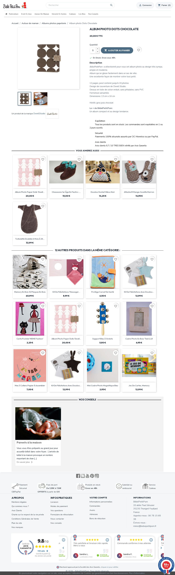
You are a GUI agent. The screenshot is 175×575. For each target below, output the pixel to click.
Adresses (94, 514)
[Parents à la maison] (38, 423)
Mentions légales (19, 502)
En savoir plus (23, 462)
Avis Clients (17, 510)
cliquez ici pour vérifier (109, 567)
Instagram (97, 476)
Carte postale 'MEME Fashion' (30, 339)
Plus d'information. (137, 573)
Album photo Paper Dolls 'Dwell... (30, 192)
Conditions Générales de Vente (25, 519)
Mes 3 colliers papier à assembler (30, 385)
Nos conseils (56, 523)
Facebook (78, 476)
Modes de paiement (59, 506)
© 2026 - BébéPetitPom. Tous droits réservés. (87, 571)
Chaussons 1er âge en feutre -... (66, 192)
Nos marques (17, 527)
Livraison (54, 502)
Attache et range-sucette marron (139, 192)
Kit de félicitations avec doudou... (139, 292)
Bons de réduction (97, 518)
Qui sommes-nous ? (20, 506)
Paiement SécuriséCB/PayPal (19, 488)
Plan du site (17, 523)
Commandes (95, 506)
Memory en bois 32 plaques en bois (30, 292)
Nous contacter (57, 519)
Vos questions (57, 510)
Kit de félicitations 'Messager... (66, 292)
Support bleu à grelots (102, 339)
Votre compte (98, 497)
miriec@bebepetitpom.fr (144, 526)
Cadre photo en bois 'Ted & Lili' (139, 339)
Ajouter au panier (117, 50)
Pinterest (92, 476)
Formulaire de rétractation (62, 514)
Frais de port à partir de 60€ (49, 488)
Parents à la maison (29, 442)
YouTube (87, 476)
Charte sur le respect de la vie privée (28, 514)
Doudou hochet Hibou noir (103, 192)
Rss (83, 476)
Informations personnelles (101, 501)
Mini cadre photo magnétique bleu (102, 385)
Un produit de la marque (22, 113)
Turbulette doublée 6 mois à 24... (29, 239)
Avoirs (92, 510)
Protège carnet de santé (102, 292)
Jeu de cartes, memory (139, 385)
